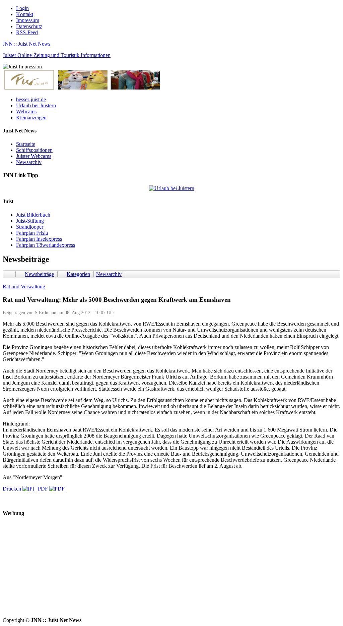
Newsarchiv (29, 162)
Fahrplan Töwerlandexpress (45, 245)
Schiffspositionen (34, 150)
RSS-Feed (27, 32)
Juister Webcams (33, 156)
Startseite (25, 144)
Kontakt (24, 14)
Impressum (27, 20)
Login (22, 8)
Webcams (26, 111)
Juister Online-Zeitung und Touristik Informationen (57, 55)
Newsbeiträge (39, 274)
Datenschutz (29, 26)
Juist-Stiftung (30, 221)
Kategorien (78, 274)
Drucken (12, 489)
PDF (43, 489)
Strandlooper (29, 227)
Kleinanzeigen (31, 117)
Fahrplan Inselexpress (39, 239)
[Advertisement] (171, 570)
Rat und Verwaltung (24, 286)
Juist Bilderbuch (33, 215)
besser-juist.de (31, 99)
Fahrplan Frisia (32, 233)
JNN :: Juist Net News (26, 44)
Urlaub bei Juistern (36, 105)
